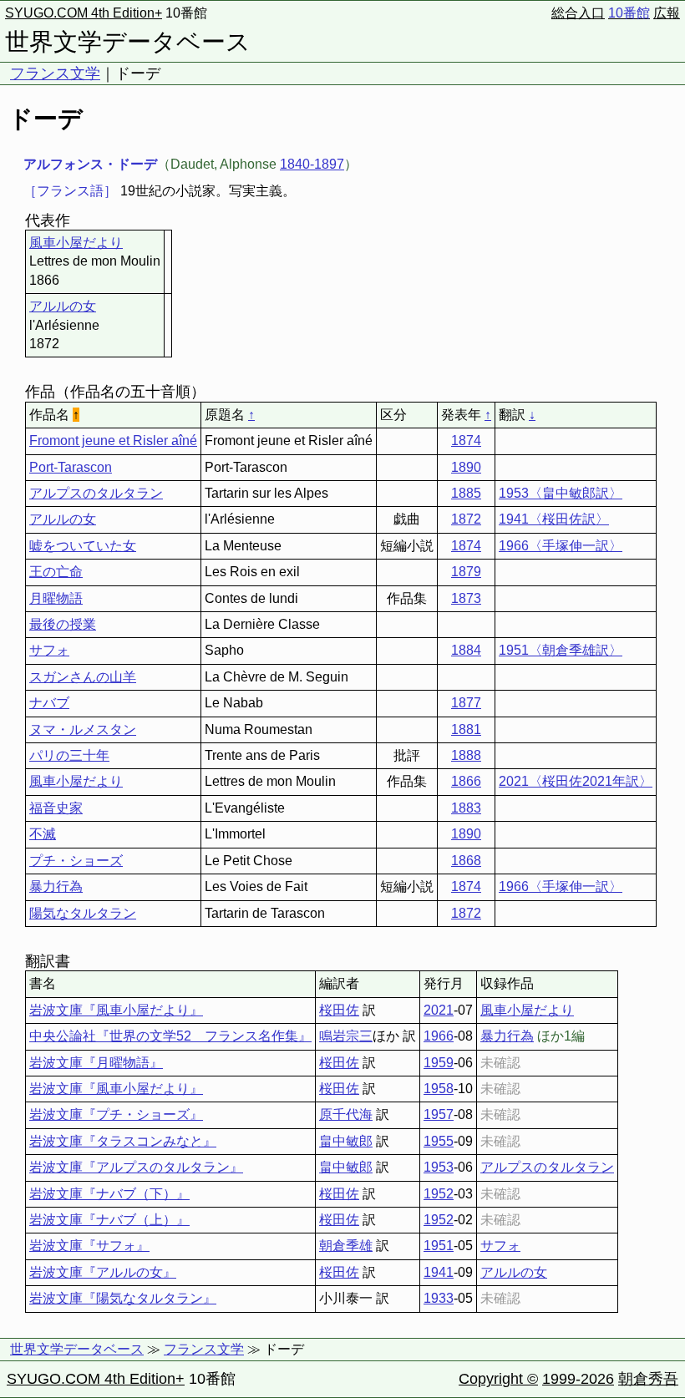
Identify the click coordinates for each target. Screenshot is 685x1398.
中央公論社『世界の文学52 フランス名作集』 (170, 1036)
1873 (466, 598)
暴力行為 (56, 886)
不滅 (42, 834)
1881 (466, 729)
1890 (466, 467)
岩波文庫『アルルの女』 (102, 1272)
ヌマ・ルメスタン (82, 729)
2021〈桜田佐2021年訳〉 (575, 781)
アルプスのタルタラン (96, 493)
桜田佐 (339, 1010)
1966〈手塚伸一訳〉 (560, 546)
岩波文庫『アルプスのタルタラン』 (136, 1167)
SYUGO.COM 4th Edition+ (83, 13)
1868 (466, 860)
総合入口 (578, 13)
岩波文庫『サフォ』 (89, 1245)
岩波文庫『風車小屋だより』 (116, 1010)
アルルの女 (62, 306)
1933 (439, 1298)
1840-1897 (312, 164)
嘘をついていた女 (82, 546)
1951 (439, 1245)
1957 (439, 1114)
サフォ (49, 650)
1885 (466, 493)
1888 (466, 755)
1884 (466, 650)
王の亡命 (56, 572)
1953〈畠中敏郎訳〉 (560, 493)
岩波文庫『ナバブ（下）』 (109, 1194)
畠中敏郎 (346, 1141)
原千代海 (346, 1114)
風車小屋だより (76, 243)
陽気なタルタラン (82, 913)
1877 (466, 703)
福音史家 (56, 808)
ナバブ (49, 703)
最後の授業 (62, 624)
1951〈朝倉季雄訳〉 (560, 650)
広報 (666, 13)
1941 (439, 1272)
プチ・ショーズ (76, 860)
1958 (439, 1088)
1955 (439, 1141)
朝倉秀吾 (648, 1378)
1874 (466, 440)
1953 (439, 1167)
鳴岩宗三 (346, 1036)
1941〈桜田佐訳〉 (554, 519)
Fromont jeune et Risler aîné (113, 440)
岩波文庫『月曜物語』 (96, 1063)
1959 (439, 1063)
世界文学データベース (128, 41)
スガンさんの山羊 (82, 677)
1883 (466, 808)
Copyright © (498, 1378)
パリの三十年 (69, 755)
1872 (466, 519)
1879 (466, 572)
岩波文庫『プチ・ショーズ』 (116, 1114)
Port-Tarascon (70, 467)
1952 (439, 1194)
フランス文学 (55, 73)
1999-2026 (578, 1378)
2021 (439, 1010)
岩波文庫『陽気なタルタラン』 (122, 1298)
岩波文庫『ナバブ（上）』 (109, 1220)
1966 (439, 1036)
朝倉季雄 (346, 1245)
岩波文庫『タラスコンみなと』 (122, 1141)
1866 (466, 781)
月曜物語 (56, 598)
